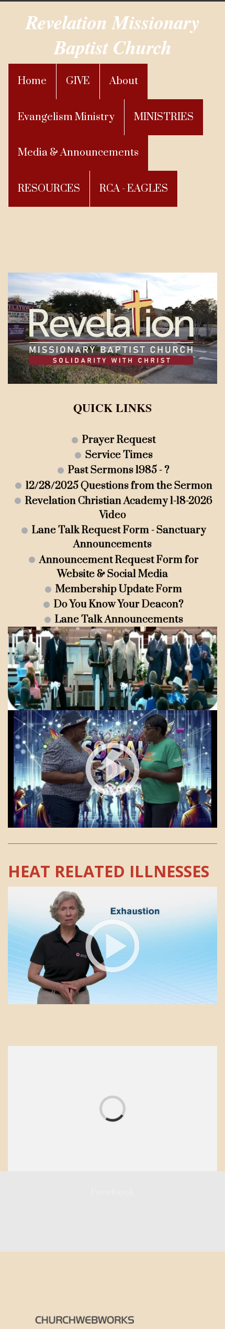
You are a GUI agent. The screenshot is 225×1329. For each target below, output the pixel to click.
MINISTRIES (164, 117)
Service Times (119, 455)
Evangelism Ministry (66, 117)
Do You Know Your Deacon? (119, 604)
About (123, 81)
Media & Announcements (78, 152)
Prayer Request (119, 439)
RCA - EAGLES (133, 188)
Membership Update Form (118, 589)
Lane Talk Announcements (119, 619)
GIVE (78, 81)
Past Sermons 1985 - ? (119, 470)
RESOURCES (49, 188)
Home (32, 81)
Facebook (112, 1192)
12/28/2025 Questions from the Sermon (119, 485)
